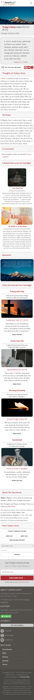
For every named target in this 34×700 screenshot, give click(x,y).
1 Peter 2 (3, 78)
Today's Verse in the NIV (17, 531)
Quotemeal (17, 440)
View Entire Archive (17, 540)
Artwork (5, 661)
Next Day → (25, 536)
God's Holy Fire (17, 341)
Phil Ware (11, 506)
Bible (4, 653)
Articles (5, 657)
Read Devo (17, 384)
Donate (6, 616)
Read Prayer (17, 334)
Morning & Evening (17, 390)
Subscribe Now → (17, 578)
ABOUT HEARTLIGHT (11, 590)
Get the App (9, 635)
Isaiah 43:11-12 (19, 62)
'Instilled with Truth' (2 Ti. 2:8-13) (17, 320)
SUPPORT (5, 606)
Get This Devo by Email (13, 67)
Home (4, 664)
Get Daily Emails (17, 625)
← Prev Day (8, 536)
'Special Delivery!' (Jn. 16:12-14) (17, 370)
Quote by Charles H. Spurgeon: (17, 468)
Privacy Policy (25, 582)
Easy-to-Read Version (18, 682)
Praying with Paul (17, 291)
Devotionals (7, 649)
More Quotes (17, 480)
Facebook (8, 631)
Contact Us (9, 640)
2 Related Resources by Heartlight (16, 163)
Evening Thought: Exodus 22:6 (17, 419)
